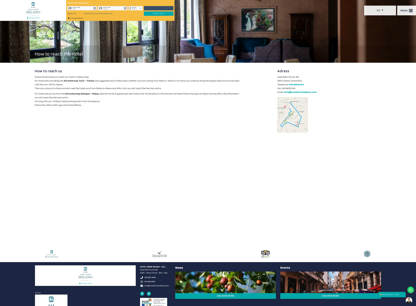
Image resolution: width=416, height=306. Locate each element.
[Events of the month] (330, 282)
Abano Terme (34, 18)
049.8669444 (296, 85)
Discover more (225, 296)
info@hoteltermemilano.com (300, 92)
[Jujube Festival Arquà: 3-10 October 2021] (225, 282)
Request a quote (159, 14)
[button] (82, 8)
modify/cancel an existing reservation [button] (98, 13)
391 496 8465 (149, 281)
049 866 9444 (150, 277)
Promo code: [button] (72, 13)
